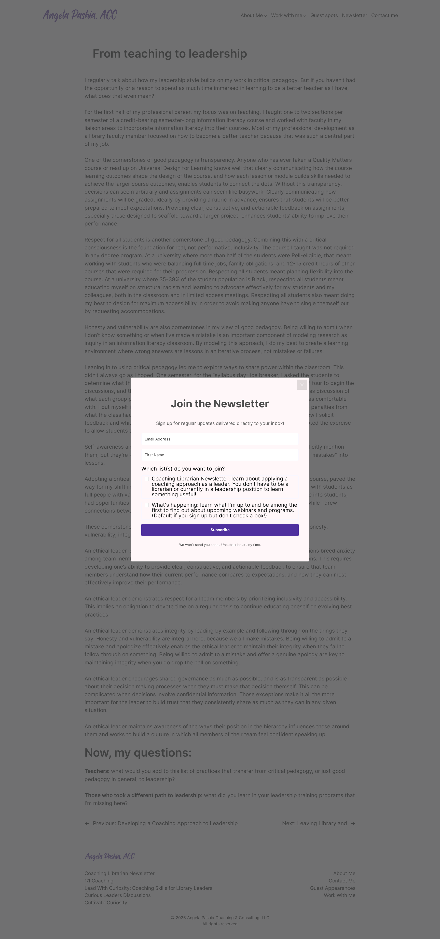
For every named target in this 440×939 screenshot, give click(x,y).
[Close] (302, 385)
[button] (220, 492)
